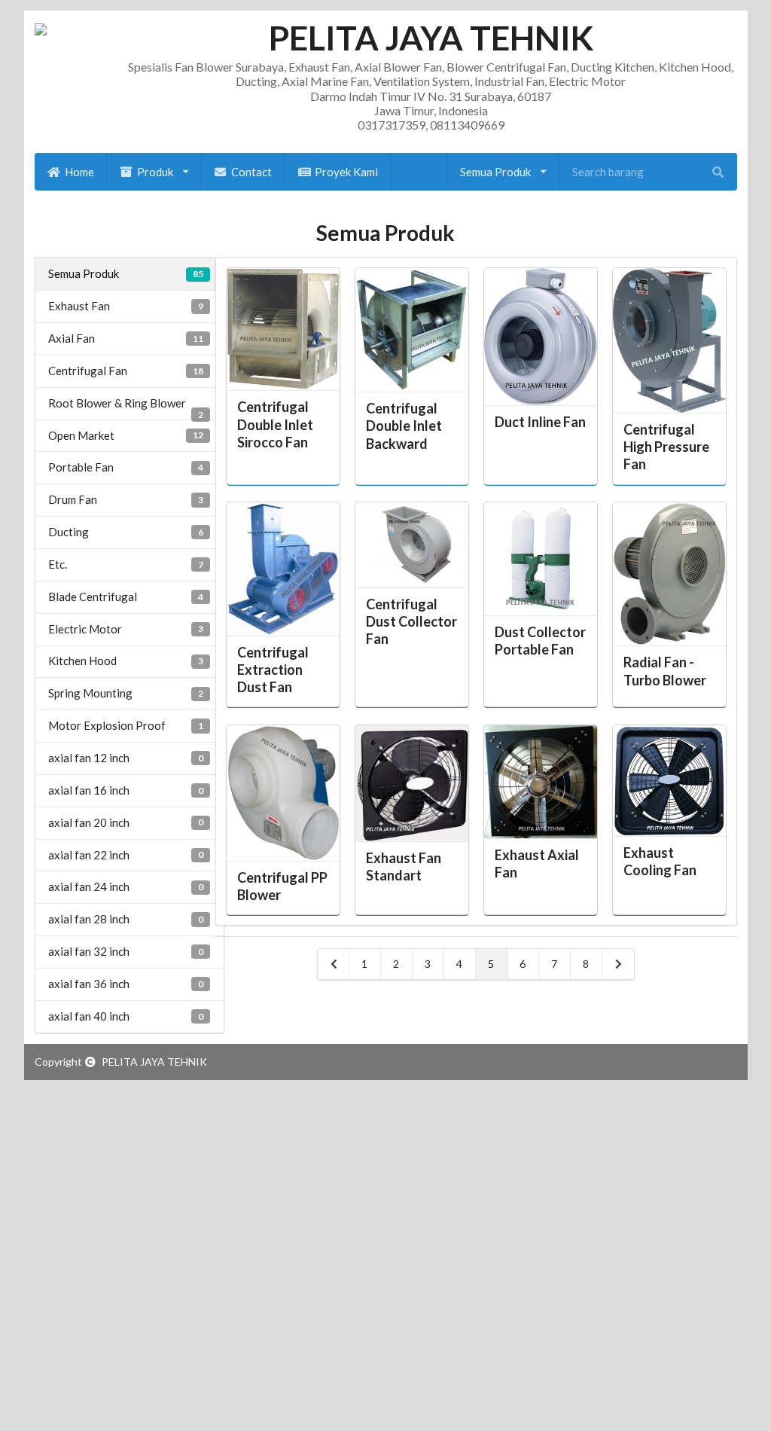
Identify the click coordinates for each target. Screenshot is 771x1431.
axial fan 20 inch (125, 822)
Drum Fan (125, 499)
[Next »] (618, 964)
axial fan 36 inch (125, 983)
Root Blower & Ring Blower (125, 408)
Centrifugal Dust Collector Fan (411, 621)
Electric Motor (125, 629)
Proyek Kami (346, 171)
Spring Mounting (125, 693)
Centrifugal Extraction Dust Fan (273, 669)
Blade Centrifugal (125, 596)
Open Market (125, 435)
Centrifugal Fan (125, 370)
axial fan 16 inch (125, 790)
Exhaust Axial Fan (537, 863)
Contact (251, 171)
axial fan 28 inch (125, 919)
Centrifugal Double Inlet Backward (404, 425)
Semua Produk (125, 273)
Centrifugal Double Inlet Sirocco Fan (275, 424)
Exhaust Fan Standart (403, 866)
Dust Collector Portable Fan (540, 641)
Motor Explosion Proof (125, 725)
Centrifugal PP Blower (282, 886)
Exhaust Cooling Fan (659, 861)
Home (79, 171)
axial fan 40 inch (125, 1016)
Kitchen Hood (125, 660)
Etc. (125, 564)
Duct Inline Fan (540, 421)
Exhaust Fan (125, 306)
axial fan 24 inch (125, 886)
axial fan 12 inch (125, 757)
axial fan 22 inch (125, 855)
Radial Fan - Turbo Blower (664, 671)
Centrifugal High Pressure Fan (666, 446)
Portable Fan (125, 467)
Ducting (125, 532)
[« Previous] (333, 964)
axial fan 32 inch (125, 951)
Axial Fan (125, 338)
